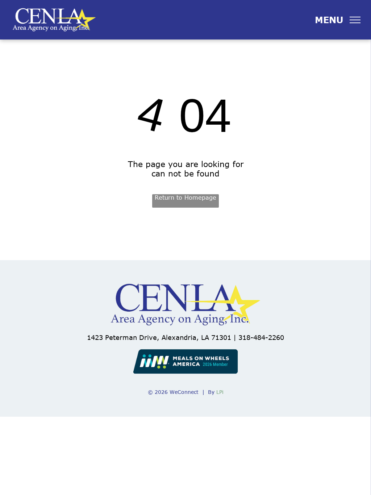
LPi (220, 392)
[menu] (355, 20)
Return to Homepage (185, 197)
